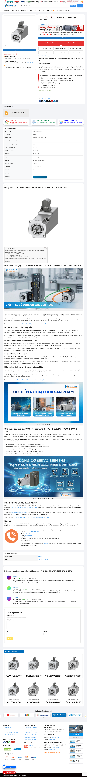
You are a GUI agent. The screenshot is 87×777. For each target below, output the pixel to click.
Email (45, 631)
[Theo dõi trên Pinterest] (12, 742)
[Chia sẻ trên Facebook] (40, 101)
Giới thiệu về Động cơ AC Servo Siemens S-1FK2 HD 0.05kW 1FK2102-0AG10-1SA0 (25, 250)
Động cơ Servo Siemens (54, 16)
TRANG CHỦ (24, 10)
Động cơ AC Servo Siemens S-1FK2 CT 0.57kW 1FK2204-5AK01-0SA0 (34, 676)
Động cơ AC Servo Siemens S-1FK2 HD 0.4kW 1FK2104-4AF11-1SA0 (14, 701)
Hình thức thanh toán (30, 739)
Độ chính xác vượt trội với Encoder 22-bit (15, 253)
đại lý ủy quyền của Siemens (18, 512)
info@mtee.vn (28, 535)
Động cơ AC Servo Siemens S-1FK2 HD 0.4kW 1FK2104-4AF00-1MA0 (14, 676)
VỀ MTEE (32, 10)
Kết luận (8, 261)
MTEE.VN (46, 543)
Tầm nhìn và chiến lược (11, 734)
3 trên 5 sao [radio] (13, 618)
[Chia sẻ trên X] (42, 101)
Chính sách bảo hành (30, 737)
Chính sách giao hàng (30, 730)
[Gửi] (67, 5)
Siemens (40, 556)
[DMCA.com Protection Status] (7, 749)
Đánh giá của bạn (11, 615)
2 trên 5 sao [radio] (9, 618)
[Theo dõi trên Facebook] (4, 742)
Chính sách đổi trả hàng (31, 732)
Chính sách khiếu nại (30, 734)
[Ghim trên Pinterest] (52, 101)
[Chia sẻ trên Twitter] (45, 101)
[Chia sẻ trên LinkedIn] (54, 101)
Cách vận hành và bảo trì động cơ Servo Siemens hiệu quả (29, 380)
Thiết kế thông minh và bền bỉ (14, 255)
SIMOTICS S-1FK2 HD (43, 559)
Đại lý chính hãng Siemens (11, 730)
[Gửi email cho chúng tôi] (7, 742)
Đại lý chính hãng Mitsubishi (12, 732)
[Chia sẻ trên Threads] (47, 101)
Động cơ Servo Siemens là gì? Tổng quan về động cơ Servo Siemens (31, 324)
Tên (8, 631)
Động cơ (46, 16)
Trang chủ (40, 16)
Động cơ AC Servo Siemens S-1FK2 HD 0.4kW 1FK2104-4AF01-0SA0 (34, 701)
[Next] (85, 716)
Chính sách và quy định (31, 727)
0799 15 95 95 (55, 747)
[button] (80, 5)
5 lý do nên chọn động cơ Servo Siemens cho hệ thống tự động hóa (31, 517)
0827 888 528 (30, 62)
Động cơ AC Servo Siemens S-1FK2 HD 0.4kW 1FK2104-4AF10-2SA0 (53, 701)
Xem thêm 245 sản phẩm (44, 56)
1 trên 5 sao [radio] (7, 618)
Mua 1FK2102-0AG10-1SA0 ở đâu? (14, 260)
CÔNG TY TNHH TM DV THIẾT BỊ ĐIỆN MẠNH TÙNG (24, 507)
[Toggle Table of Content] (44, 248)
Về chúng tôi (8, 727)
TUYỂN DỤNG (60, 10)
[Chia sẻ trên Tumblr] (57, 101)
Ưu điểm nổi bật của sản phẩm (13, 252)
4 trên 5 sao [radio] (17, 618)
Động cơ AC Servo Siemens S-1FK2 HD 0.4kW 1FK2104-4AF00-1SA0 (53, 676)
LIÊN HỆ (67, 10)
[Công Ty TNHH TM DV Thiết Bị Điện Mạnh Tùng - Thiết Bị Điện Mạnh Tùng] (10, 6)
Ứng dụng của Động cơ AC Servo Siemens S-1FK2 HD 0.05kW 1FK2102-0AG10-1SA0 (26, 258)
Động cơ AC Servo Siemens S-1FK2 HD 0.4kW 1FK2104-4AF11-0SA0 (73, 701)
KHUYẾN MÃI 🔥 (50, 10)
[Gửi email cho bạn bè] (49, 101)
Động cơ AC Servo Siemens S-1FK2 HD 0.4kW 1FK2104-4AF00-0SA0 (73, 676)
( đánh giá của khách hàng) (50, 24)
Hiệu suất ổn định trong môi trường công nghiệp (18, 256)
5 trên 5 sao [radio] (23, 618)
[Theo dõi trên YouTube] (14, 742)
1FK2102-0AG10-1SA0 (45, 98)
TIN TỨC (40, 10)
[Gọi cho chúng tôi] (9, 742)
